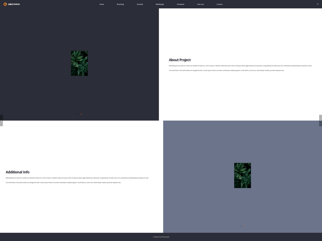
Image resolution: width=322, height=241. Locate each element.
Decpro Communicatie (161, 237)
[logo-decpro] (12, 4)
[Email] (317, 4)
